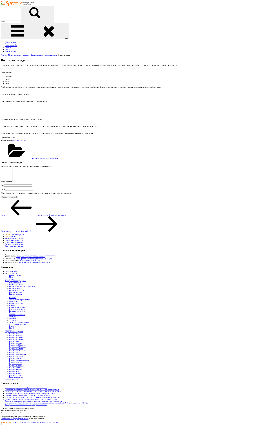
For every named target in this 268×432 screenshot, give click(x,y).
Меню (66, 38)
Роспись (12, 313)
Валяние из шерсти (16, 284)
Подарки (8, 48)
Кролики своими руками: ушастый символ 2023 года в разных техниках (31, 399)
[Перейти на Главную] (17, 5)
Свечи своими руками (17, 315)
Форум (7, 49)
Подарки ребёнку (15, 364)
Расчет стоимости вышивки (15, 244)
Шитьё (11, 328)
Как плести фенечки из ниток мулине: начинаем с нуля (32, 259)
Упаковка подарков (16, 377)
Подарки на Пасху (15, 352)
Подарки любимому (16, 339)
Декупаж (12, 296)
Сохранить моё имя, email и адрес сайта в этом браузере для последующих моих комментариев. (37, 193)
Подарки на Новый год (17, 350)
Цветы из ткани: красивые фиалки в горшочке (34, 262)
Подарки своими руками (14, 332)
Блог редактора (10, 51)
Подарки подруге (15, 362)
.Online (10, 236)
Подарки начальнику (16, 358)
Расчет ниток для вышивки (14, 238)
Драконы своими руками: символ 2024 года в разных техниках (27, 395)
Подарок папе (14, 371)
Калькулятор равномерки (14, 242)
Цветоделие (13, 326)
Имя (2, 185)
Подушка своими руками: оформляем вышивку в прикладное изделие (30, 393)
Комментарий (6, 182)
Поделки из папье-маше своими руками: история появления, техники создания (33, 401)
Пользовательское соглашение (47, 422)
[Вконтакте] (2, 425)
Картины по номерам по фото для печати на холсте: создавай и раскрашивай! (33, 397)
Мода (11, 277)
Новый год (9, 330)
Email (3, 189)
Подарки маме (14, 341)
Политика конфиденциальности (23, 422)
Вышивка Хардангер (16, 290)
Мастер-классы (10, 42)
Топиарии (12, 320)
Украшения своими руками (19, 322)
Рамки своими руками (17, 311)
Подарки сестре (14, 367)
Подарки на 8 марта (16, 349)
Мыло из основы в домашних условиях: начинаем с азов (36, 255)
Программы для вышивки (14, 246)
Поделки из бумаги (16, 303)
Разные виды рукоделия (17, 309)
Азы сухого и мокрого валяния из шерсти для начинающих (26, 405)
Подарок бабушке (15, 369)
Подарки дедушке (15, 335)
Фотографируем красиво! (18, 324)
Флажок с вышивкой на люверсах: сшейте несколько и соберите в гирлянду (32, 390)
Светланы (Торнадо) (19, 140)
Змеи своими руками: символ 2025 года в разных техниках (26, 388)
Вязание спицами (15, 294)
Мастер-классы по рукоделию (15, 281)
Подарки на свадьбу (16, 356)
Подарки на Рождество (17, 354)
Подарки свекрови (16, 366)
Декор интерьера (11, 44)
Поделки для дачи (11, 379)
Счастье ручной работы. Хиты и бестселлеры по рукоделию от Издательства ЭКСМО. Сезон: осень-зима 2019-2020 (46, 403)
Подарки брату (14, 334)
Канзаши (12, 298)
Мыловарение (14, 301)
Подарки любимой (16, 337)
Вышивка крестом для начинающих (45, 158)
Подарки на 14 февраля (17, 345)
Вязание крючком (15, 292)
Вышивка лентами (16, 288)
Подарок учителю (15, 375)
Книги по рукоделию (12, 279)
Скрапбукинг (14, 318)
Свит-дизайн (13, 317)
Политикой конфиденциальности (14, 419)
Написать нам (6, 422)
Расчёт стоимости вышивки (30, 260)
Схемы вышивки (11, 46)
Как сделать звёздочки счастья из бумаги (30, 257)
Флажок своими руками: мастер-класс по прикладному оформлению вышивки (33, 391)
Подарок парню (15, 373)
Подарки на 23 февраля (17, 347)
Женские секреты (11, 273)
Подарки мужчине (15, 343)
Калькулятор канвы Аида (14, 240)
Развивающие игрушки (17, 307)
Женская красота (15, 275)
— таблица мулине (14, 235)
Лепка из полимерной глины (19, 300)
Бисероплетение (15, 283)
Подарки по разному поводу (19, 360)
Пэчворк (12, 305)
